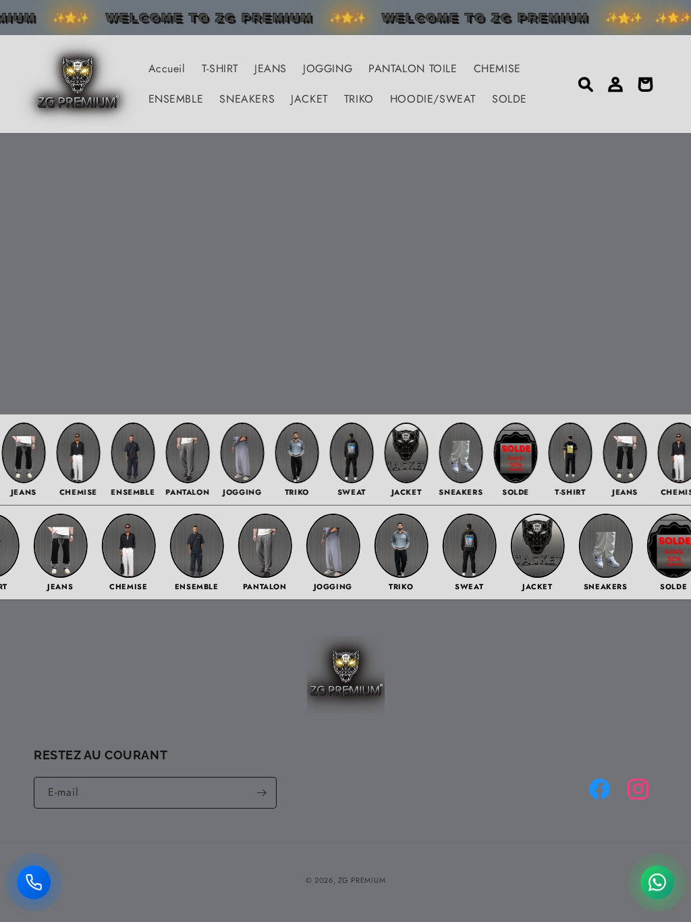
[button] (586, 84)
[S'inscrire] (261, 793)
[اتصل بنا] (34, 884)
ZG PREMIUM (361, 880)
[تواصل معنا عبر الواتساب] (657, 884)
